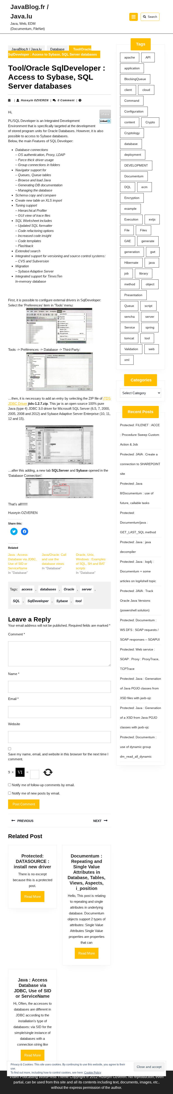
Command (131, 100)
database (131, 144)
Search (152, 16)
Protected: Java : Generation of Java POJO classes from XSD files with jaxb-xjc (140, 688)
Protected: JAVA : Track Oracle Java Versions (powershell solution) (136, 600)
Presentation (133, 295)
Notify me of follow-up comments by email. (43, 785)
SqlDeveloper (38, 601)
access (27, 589)
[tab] (133, 17)
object (150, 284)
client (128, 90)
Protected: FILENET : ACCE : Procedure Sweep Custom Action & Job (140, 434)
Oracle (69, 589)
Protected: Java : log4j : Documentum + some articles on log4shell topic (138, 571)
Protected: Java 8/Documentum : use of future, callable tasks (136, 493)
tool (78, 601)
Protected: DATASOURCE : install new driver (32, 861)
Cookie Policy (92, 1072)
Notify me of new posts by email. (36, 793)
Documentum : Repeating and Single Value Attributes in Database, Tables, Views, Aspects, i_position (86, 872)
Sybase (62, 601)
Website (14, 724)
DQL (127, 187)
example (130, 208)
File (127, 230)
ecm (144, 187)
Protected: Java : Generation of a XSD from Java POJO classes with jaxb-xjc (140, 717)
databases (48, 589)
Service (129, 327)
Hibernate (131, 262)
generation (132, 252)
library (143, 273)
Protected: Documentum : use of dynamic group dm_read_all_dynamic (138, 746)
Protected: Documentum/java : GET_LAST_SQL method (138, 522)
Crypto (150, 122)
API (148, 57)
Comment (16, 634)
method (129, 284)
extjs (152, 219)
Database (57, 49)
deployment (132, 154)
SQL (16, 601)
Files (143, 230)
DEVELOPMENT (136, 165)
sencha (129, 316)
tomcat (129, 338)
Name (13, 674)
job (126, 273)
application (132, 68)
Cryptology (132, 133)
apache (129, 57)
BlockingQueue (135, 79)
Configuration (133, 111)
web (152, 349)
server (87, 589)
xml (126, 360)
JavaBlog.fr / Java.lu (26, 49)
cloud (146, 90)
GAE (127, 241)
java (152, 262)
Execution (131, 219)
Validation (131, 349)
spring (150, 327)
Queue (129, 306)
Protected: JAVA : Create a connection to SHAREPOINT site (140, 463)
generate (147, 241)
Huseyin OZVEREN (35, 100)
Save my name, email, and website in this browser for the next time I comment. (58, 756)
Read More (34, 898)
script (148, 306)
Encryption (131, 198)
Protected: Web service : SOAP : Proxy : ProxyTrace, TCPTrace (139, 659)
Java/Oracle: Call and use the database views (54, 559)
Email (13, 699)
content (129, 122)
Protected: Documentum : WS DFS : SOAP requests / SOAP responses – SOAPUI (140, 629)
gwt (152, 252)
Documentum (133, 176)
